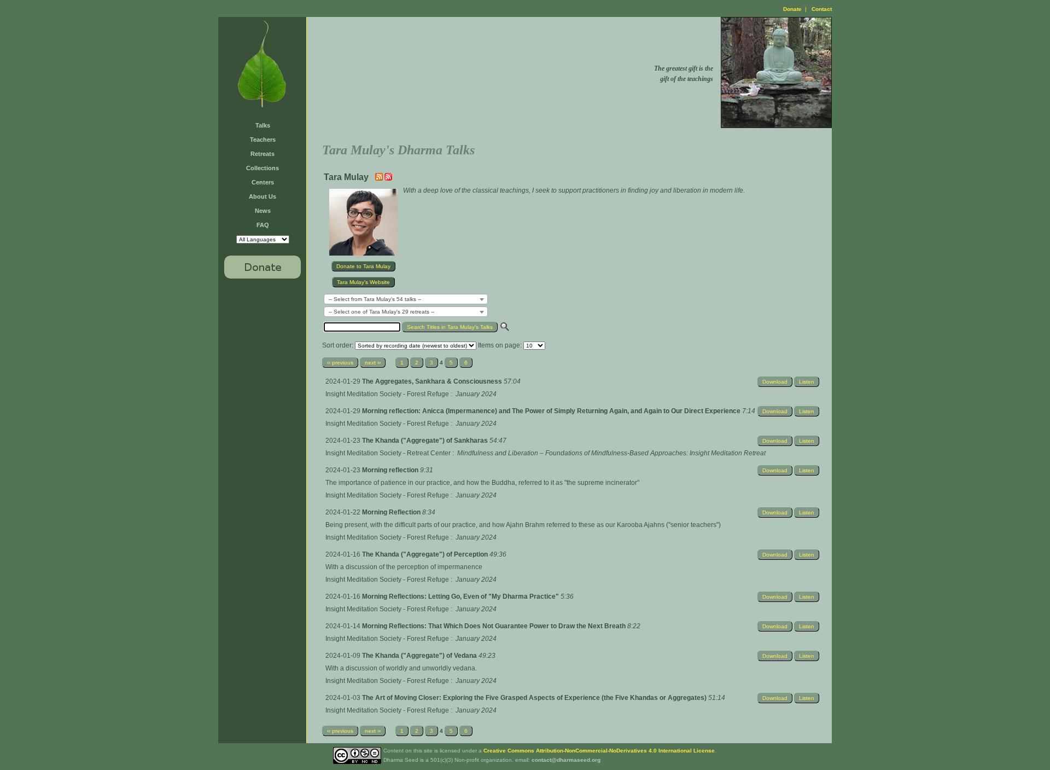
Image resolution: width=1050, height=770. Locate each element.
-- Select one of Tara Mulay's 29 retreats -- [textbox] (381, 312)
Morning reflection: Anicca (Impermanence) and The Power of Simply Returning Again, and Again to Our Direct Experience (552, 411)
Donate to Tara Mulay (363, 266)
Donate (792, 9)
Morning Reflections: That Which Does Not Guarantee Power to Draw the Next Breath (494, 626)
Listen (806, 382)
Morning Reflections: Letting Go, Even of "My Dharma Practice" (461, 596)
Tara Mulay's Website (363, 282)
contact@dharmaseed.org (566, 760)
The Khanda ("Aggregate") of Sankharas (425, 440)
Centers (263, 182)
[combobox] (406, 299)
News (263, 210)
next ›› (373, 363)
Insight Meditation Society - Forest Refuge (387, 394)
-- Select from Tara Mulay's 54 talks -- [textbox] (375, 299)
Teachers (263, 139)
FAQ (262, 225)
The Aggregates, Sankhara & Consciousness (433, 381)
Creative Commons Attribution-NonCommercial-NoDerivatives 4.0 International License (599, 751)
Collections (262, 168)
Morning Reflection (392, 512)
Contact (822, 9)
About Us (262, 196)
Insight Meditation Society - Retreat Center (388, 453)
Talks (262, 125)
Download (775, 382)
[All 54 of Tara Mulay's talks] (388, 178)
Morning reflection (391, 470)
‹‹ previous (340, 363)
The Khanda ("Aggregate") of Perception (425, 554)
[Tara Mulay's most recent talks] (379, 178)
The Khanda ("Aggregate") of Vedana (420, 655)
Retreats (262, 153)
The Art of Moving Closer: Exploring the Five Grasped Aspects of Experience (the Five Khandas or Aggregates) (535, 698)
